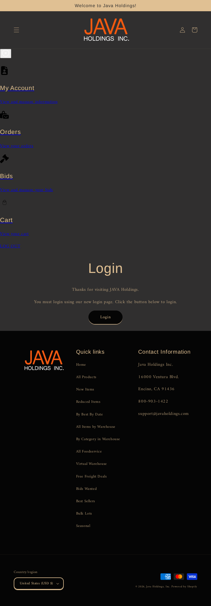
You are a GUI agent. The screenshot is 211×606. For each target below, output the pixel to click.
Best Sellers (85, 501)
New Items (85, 389)
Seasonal (83, 526)
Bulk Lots (84, 513)
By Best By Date (89, 414)
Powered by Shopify (184, 586)
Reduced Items (88, 401)
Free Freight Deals (91, 476)
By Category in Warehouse (98, 439)
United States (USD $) (36, 583)
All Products (86, 377)
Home (81, 364)
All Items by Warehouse (95, 426)
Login (105, 317)
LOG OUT (10, 246)
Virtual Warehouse (91, 463)
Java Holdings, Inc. (158, 586)
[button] (16, 30)
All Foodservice (89, 451)
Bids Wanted (86, 488)
